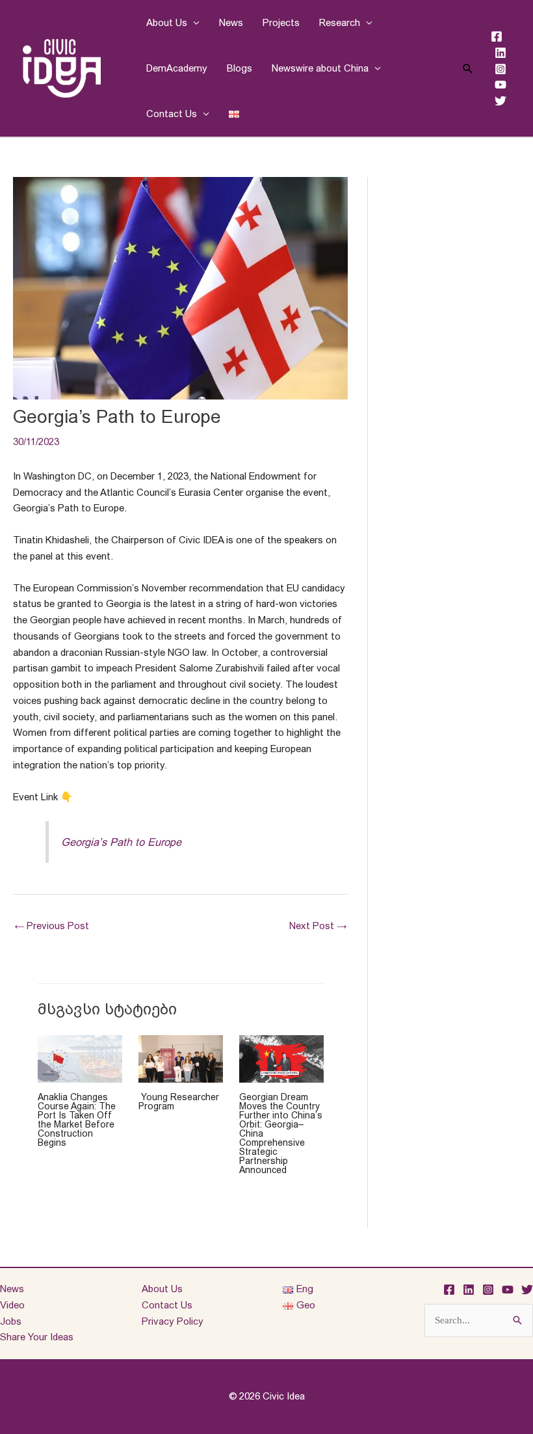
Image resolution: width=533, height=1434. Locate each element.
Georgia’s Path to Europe (121, 842)
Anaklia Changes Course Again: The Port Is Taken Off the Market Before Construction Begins (77, 1120)
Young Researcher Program (178, 1101)
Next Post (317, 925)
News (231, 22)
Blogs (239, 68)
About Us (166, 22)
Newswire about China (320, 68)
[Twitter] (500, 101)
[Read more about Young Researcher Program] (180, 1057)
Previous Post (51, 925)
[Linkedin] (500, 53)
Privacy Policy (172, 1321)
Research (339, 22)
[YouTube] (500, 84)
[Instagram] (500, 69)
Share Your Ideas (36, 1336)
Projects (281, 22)
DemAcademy (176, 68)
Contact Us (171, 113)
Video (12, 1304)
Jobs (10, 1321)
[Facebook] (496, 36)
